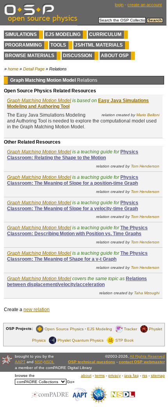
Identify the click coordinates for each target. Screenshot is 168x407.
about (86, 375)
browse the (25, 375)
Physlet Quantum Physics (80, 340)
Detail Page (34, 69)
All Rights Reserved (147, 356)
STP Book (124, 340)
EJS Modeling (62, 34)
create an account (144, 4)
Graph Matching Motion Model (39, 100)
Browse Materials (29, 55)
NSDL (49, 362)
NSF (39, 362)
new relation (36, 309)
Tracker (130, 328)
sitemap (158, 375)
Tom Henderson (145, 166)
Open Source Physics (64, 328)
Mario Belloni (147, 115)
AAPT (20, 362)
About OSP (115, 55)
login (119, 4)
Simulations (21, 34)
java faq (131, 375)
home (13, 69)
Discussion (77, 55)
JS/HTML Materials (99, 45)
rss (144, 375)
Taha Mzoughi (146, 293)
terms (100, 375)
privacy (114, 375)
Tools (58, 45)
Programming (23, 45)
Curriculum (105, 34)
